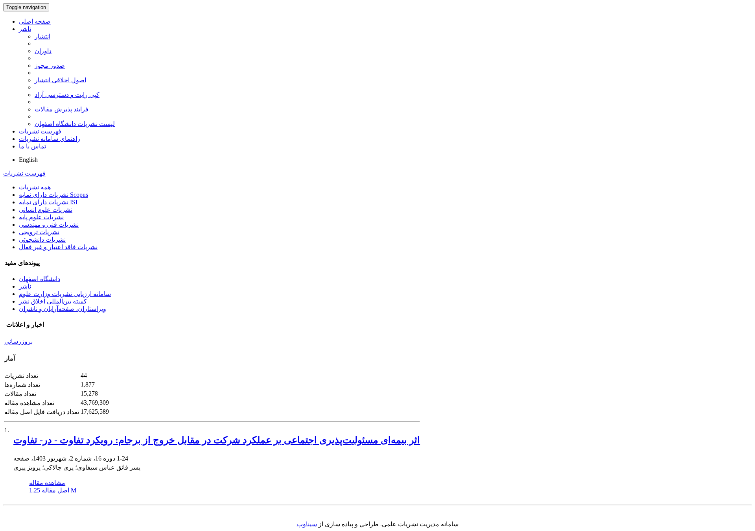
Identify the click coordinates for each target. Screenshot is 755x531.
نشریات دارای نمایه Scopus (53, 194)
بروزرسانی (18, 341)
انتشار (42, 36)
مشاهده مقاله (47, 482)
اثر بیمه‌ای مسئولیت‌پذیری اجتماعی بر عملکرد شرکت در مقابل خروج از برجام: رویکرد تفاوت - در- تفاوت (216, 440)
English (28, 159)
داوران (43, 51)
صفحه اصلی (35, 21)
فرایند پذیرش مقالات (61, 109)
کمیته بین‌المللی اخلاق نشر (53, 301)
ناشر (25, 29)
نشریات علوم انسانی (45, 209)
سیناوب (307, 524)
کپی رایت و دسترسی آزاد (67, 94)
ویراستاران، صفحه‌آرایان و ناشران (62, 308)
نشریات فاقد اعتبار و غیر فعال (58, 247)
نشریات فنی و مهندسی (49, 224)
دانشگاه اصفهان (39, 279)
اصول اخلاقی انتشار (60, 80)
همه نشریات (35, 187)
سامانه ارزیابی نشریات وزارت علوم (65, 293)
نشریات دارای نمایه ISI (48, 202)
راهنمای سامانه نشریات (49, 138)
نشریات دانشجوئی (42, 239)
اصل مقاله (52, 490)
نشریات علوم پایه (41, 217)
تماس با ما (32, 146)
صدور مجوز (50, 65)
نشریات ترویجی (39, 232)
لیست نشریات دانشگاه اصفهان (75, 123)
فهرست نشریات (40, 131)
